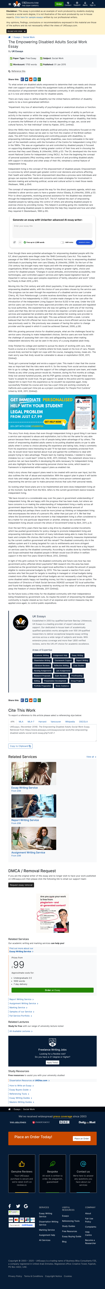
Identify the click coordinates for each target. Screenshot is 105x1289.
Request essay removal (21, 885)
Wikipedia (70, 721)
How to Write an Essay (20, 1085)
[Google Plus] (26, 1206)
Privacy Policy (15, 1276)
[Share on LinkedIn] (35, 79)
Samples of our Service (21, 1011)
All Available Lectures (20, 1031)
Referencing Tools (18, 1093)
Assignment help (47, 1235)
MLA (21, 721)
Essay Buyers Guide (19, 1089)
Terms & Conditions (33, 1276)
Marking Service (17, 1007)
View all (90, 756)
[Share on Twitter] (26, 79)
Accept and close (15, 31)
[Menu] (10, 4)
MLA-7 (31, 721)
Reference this (18, 71)
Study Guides (68, 1226)
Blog (64, 1241)
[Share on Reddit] (30, 79)
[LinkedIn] (18, 1206)
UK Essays (17, 51)
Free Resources (69, 1231)
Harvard (42, 721)
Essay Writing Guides (19, 1098)
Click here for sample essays (29, 17)
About (88, 1213)
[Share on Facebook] (22, 79)
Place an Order (82, 1138)
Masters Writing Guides (21, 1102)
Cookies (68, 1276)
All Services (44, 1240)
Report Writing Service (20, 999)
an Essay (52, 990)
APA (12, 721)
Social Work (29, 37)
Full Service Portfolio (19, 1015)
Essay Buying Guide (71, 1236)
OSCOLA (83, 721)
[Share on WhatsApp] (39, 79)
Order (59, 4)
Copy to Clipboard (19, 746)
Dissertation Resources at (28, 1080)
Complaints (90, 1226)
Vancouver (56, 721)
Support (77, 5)
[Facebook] (10, 1206)
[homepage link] (9, 37)
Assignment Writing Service (23, 1003)
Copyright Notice (53, 1276)
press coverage (62, 1116)
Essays (17, 37)
